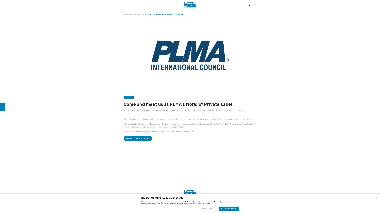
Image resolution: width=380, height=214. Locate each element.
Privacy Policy (188, 203)
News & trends (135, 14)
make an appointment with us (138, 138)
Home (126, 14)
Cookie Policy (199, 203)
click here (163, 203)
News (144, 14)
